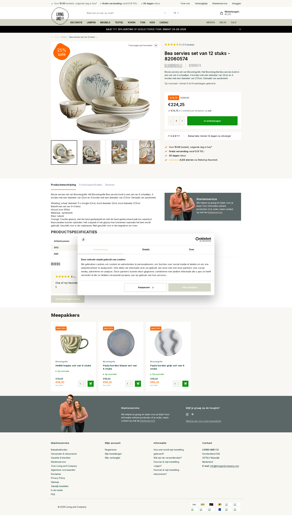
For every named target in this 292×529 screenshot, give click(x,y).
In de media (57, 490)
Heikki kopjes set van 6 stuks (73, 365)
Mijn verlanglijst (112, 457)
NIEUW (222, 22)
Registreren (111, 449)
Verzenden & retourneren (64, 453)
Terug (56, 37)
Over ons (185, 3)
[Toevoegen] (91, 384)
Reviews (110, 184)
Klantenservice (219, 3)
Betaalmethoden (59, 449)
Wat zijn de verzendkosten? (168, 457)
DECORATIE (76, 22)
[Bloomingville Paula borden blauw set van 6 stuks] (121, 342)
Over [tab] (191, 249)
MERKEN (210, 22)
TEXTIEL (119, 22)
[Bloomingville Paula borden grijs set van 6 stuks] (168, 342)
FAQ (53, 494)
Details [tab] (146, 249)
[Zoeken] (165, 12)
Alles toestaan (189, 287)
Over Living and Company (64, 466)
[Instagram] (187, 414)
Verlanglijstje (201, 3)
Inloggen (236, 3)
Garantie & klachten (60, 457)
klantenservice (147, 420)
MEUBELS (105, 22)
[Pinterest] (192, 414)
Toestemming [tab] (100, 249)
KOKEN (131, 22)
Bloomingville (173, 66)
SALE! (233, 22)
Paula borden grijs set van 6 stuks (167, 367)
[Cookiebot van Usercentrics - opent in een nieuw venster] (197, 239)
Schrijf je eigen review (68, 299)
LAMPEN (91, 22)
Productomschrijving (63, 184)
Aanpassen (144, 287)
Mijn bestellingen (113, 453)
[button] (112, 131)
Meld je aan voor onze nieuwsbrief (203, 421)
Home (63, 37)
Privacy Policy (58, 478)
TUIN (142, 22)
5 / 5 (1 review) (186, 44)
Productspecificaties (90, 184)
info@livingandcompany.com (224, 466)
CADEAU (164, 22)
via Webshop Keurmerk (193, 160)
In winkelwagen (212, 121)
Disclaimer (56, 474)
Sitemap (55, 482)
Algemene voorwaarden (63, 470)
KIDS (152, 22)
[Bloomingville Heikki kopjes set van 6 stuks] (73, 342)
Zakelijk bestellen (60, 486)
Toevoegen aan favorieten (140, 45)
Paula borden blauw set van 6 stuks (120, 367)
